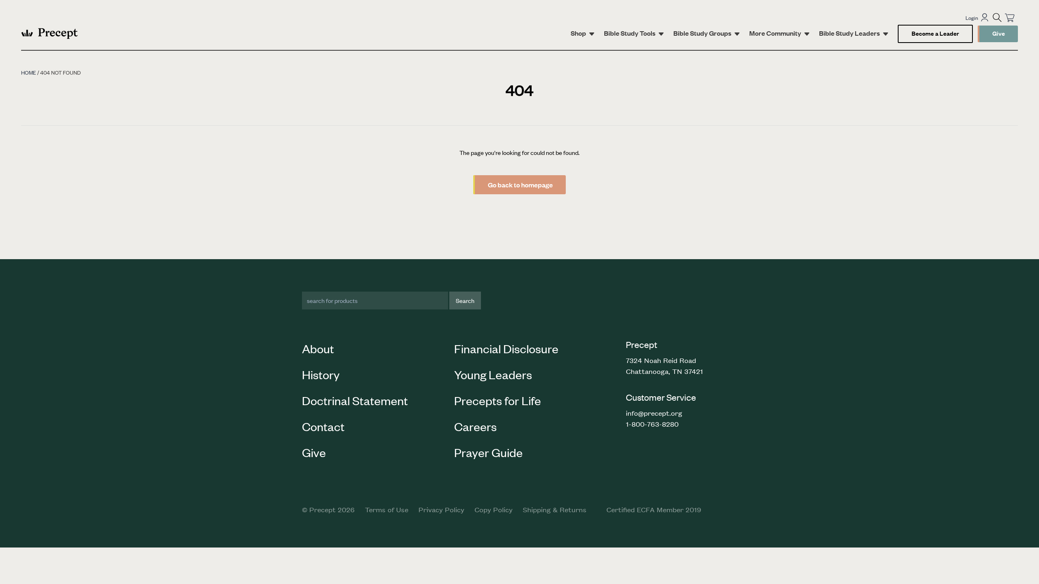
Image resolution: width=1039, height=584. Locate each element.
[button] (997, 17)
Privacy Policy (441, 509)
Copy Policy (493, 509)
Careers (475, 426)
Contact (323, 426)
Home (28, 72)
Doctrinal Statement (355, 400)
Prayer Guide (488, 452)
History (321, 374)
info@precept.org (654, 412)
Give (998, 33)
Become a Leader (935, 33)
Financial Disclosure (506, 348)
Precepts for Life (497, 400)
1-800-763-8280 (652, 423)
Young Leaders (493, 374)
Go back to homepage (520, 184)
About (318, 348)
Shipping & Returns (554, 509)
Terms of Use (386, 509)
